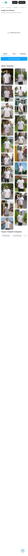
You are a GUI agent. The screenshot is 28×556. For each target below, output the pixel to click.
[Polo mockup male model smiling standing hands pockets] (21, 123)
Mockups (9, 7)
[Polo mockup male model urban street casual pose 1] (7, 191)
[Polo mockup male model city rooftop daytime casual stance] (7, 110)
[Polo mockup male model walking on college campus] (7, 93)
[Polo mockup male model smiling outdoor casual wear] (21, 183)
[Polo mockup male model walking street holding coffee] (7, 127)
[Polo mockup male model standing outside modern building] (21, 106)
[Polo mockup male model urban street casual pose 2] (21, 76)
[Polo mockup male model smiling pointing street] (7, 208)
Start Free (21, 2)
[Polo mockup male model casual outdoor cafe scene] (7, 76)
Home (2, 7)
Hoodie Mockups (17, 235)
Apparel (16, 7)
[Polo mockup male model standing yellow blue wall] (21, 153)
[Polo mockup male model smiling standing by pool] (21, 91)
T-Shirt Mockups (6, 235)
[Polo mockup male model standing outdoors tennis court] (21, 168)
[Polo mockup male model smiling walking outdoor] (7, 144)
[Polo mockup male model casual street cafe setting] (7, 174)
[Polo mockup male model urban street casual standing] (7, 159)
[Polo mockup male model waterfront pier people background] (7, 223)
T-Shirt (22, 7)
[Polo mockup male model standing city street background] (21, 138)
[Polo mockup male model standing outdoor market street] (21, 200)
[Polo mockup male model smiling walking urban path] (21, 217)
